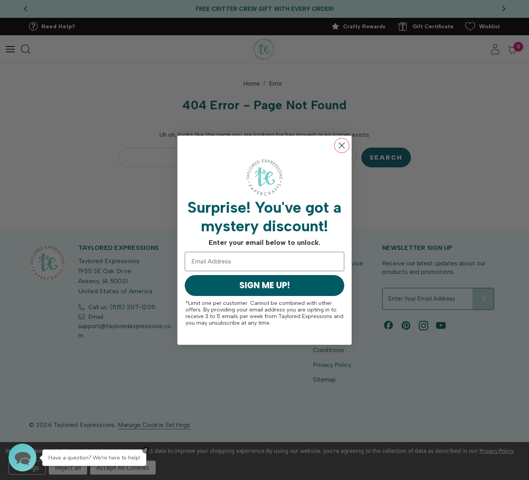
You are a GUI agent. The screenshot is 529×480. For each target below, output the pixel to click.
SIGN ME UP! (264, 285)
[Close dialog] (342, 145)
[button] (22, 457)
